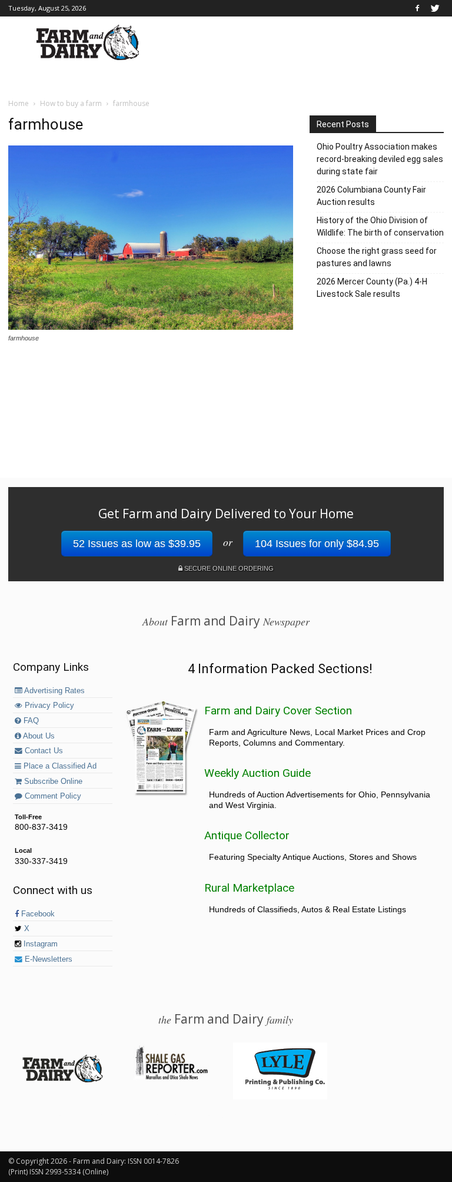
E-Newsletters (47, 959)
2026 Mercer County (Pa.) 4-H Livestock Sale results (372, 288)
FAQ (30, 721)
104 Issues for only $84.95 (317, 543)
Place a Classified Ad (59, 766)
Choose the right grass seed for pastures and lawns (377, 257)
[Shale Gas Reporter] (171, 1077)
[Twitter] (435, 8)
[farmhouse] (150, 327)
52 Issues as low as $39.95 (137, 543)
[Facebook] (417, 8)
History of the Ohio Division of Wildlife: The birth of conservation (380, 226)
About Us (38, 736)
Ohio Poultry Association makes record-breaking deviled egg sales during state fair (380, 159)
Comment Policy (51, 796)
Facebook (37, 914)
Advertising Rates (53, 691)
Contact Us (42, 751)
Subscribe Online (52, 781)
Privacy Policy (48, 705)
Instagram (39, 944)
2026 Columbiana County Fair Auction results (371, 196)
